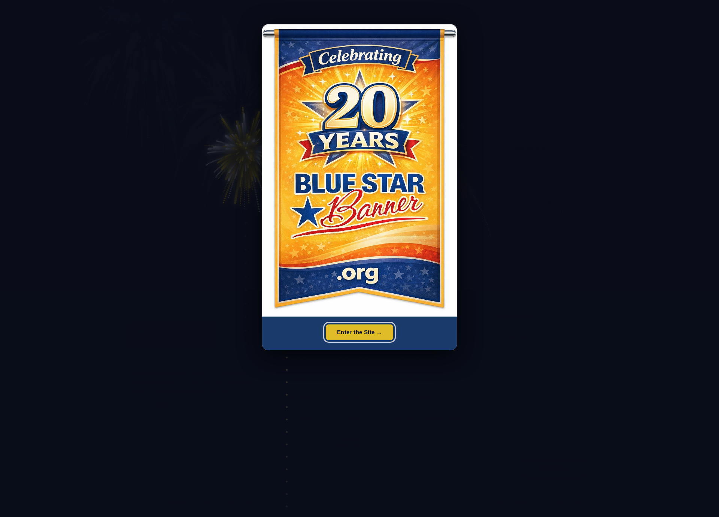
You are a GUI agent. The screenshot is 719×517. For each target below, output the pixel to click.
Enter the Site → (359, 332)
